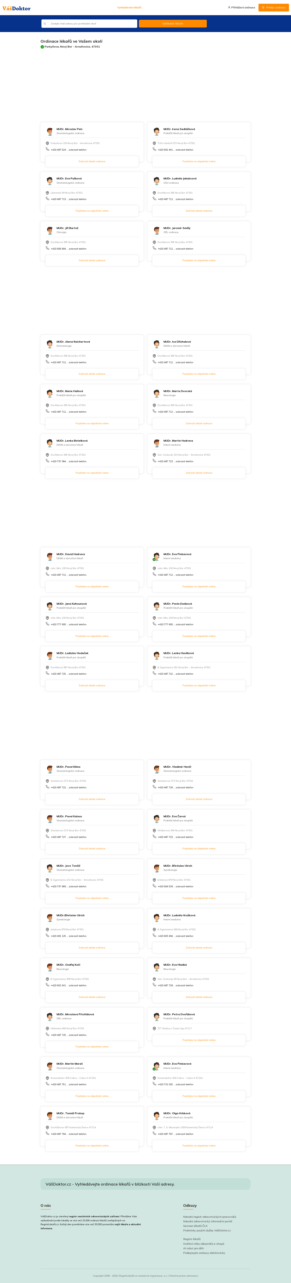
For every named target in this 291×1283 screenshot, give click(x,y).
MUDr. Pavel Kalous (69, 816)
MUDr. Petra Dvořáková (179, 1014)
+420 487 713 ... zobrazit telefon (68, 199)
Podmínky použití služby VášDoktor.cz (207, 1230)
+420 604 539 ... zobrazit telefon (175, 886)
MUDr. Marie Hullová (70, 391)
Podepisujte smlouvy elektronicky (204, 1253)
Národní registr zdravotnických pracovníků (209, 1216)
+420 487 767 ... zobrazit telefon (175, 1133)
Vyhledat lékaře (173, 23)
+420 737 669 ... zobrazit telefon (68, 886)
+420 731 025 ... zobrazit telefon (175, 1084)
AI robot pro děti (193, 1248)
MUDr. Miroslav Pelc (70, 129)
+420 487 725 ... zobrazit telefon (68, 673)
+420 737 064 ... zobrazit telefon (68, 461)
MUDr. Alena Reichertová (73, 341)
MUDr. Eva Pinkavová (177, 554)
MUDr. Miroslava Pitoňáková (75, 1014)
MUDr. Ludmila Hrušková (179, 915)
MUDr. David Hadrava (71, 554)
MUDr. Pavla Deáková (178, 603)
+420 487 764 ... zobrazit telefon (68, 1133)
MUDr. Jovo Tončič (68, 865)
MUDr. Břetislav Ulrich (178, 865)
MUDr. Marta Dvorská (178, 391)
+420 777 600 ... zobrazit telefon (68, 624)
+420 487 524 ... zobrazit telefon (68, 149)
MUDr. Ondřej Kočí (68, 964)
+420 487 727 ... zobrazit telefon (68, 837)
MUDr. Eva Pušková (69, 178)
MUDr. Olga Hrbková (177, 1113)
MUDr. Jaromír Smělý (177, 228)
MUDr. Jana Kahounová (72, 603)
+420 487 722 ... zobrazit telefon (175, 673)
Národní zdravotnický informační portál (207, 1221)
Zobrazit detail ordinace (92, 161)
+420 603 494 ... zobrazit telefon (175, 936)
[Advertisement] (142, 82)
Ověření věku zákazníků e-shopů (203, 1243)
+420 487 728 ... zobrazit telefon (175, 985)
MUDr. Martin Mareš (70, 1063)
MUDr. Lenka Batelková (72, 440)
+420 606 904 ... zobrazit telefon (68, 248)
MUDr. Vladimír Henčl (177, 766)
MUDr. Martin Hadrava (178, 440)
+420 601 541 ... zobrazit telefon (68, 985)
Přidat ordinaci (275, 7)
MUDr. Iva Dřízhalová (177, 341)
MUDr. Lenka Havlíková (179, 653)
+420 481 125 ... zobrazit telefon (68, 936)
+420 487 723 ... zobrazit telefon (175, 461)
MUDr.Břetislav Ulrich (71, 915)
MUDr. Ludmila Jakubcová (180, 178)
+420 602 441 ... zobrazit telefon (175, 149)
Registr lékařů (192, 1239)
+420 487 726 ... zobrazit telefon (175, 787)
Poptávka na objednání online (199, 161)
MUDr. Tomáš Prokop (70, 1113)
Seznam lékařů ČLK (195, 1226)
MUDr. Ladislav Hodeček (72, 653)
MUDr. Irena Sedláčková (179, 129)
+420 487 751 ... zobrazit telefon (68, 1084)
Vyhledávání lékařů (129, 7)
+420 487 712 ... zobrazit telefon (175, 199)
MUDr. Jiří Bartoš (67, 228)
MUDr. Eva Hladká (175, 964)
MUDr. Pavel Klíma (68, 766)
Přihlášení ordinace (243, 7)
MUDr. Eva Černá (175, 816)
